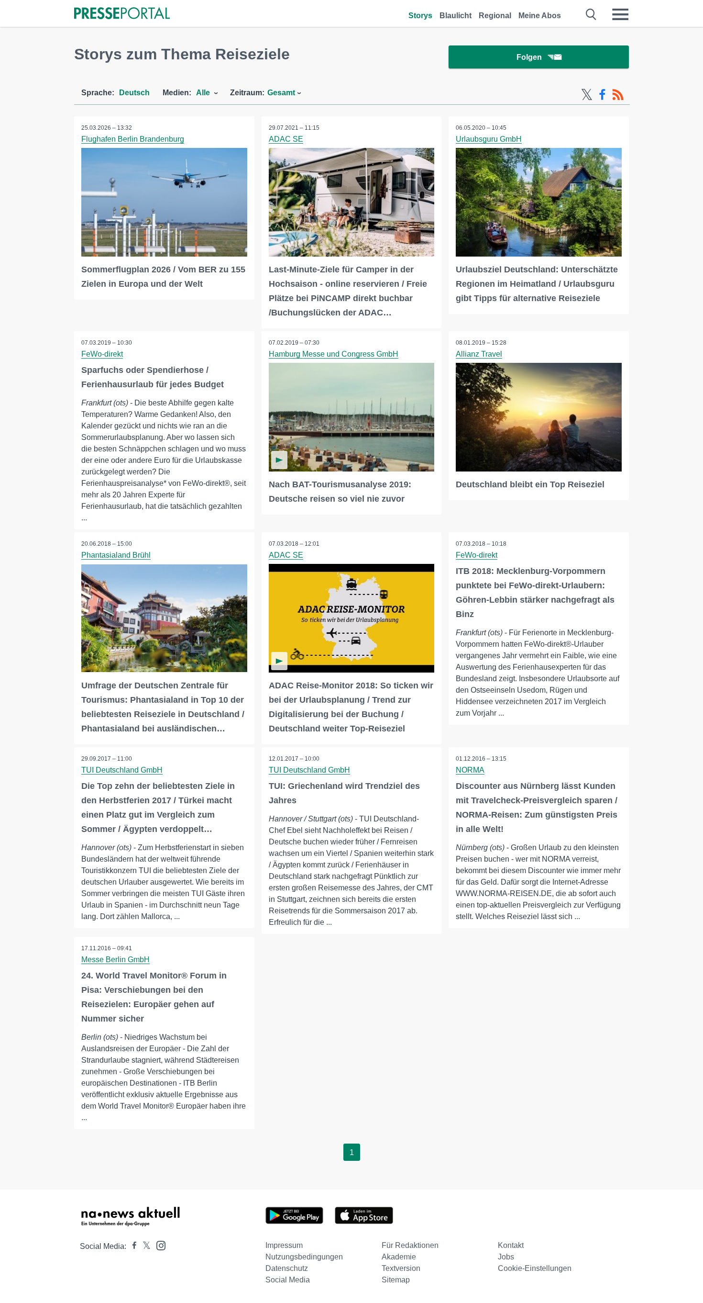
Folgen (529, 57)
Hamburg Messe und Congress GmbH (333, 354)
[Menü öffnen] (620, 14)
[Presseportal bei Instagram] (158, 1245)
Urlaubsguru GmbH (489, 139)
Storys (420, 15)
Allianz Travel (479, 354)
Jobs (506, 1257)
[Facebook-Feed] (602, 94)
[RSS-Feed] (618, 94)
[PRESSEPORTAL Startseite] (122, 14)
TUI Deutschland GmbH (122, 770)
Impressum (284, 1245)
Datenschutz (286, 1268)
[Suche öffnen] (591, 14)
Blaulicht (455, 15)
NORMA (470, 770)
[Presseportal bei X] (144, 1246)
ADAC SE (286, 139)
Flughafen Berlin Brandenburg (132, 139)
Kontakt (511, 1245)
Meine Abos (539, 15)
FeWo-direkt (102, 354)
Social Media (287, 1280)
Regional (495, 15)
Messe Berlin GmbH (115, 959)
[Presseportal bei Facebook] (131, 1246)
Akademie (399, 1257)
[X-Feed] (587, 94)
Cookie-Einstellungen (534, 1268)
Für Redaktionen (410, 1245)
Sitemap (396, 1280)
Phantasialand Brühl (116, 555)
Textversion (401, 1268)
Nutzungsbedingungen (304, 1257)
